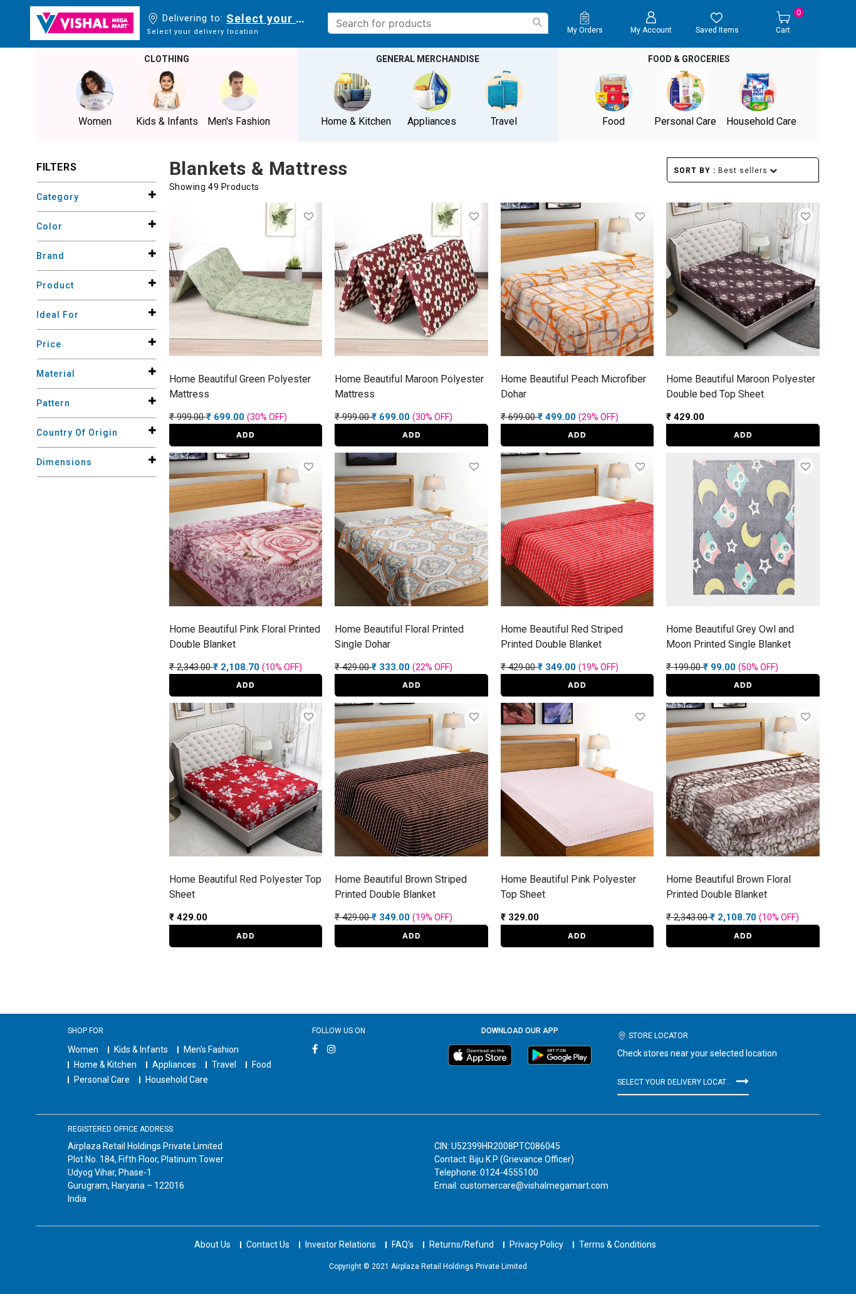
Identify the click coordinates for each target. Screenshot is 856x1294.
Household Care (176, 1080)
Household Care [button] (761, 121)
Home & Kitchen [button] (356, 121)
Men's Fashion (211, 1049)
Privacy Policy (536, 1244)
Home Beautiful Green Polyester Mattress (240, 386)
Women (83, 1049)
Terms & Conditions (617, 1244)
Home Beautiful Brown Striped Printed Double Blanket (401, 886)
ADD (245, 434)
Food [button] (613, 121)
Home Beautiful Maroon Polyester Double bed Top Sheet (740, 386)
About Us (212, 1244)
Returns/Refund (461, 1244)
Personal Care (102, 1080)
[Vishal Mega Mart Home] (85, 23)
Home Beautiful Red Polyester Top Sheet (245, 886)
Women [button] (95, 121)
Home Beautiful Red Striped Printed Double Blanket (562, 636)
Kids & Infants (141, 1049)
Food (261, 1065)
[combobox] (438, 23)
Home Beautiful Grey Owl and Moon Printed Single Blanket (730, 636)
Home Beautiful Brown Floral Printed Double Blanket (728, 886)
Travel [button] (504, 121)
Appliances (174, 1065)
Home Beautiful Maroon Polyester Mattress (409, 386)
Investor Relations (340, 1244)
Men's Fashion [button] (238, 121)
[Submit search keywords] (537, 22)
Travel (224, 1065)
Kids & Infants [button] (167, 121)
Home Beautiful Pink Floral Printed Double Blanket (244, 636)
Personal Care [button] (685, 121)
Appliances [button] (431, 121)
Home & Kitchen (105, 1065)
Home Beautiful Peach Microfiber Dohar (573, 386)
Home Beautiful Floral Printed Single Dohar (399, 636)
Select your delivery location (268, 18)
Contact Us (268, 1244)
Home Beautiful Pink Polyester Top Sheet (568, 886)
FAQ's (403, 1244)
